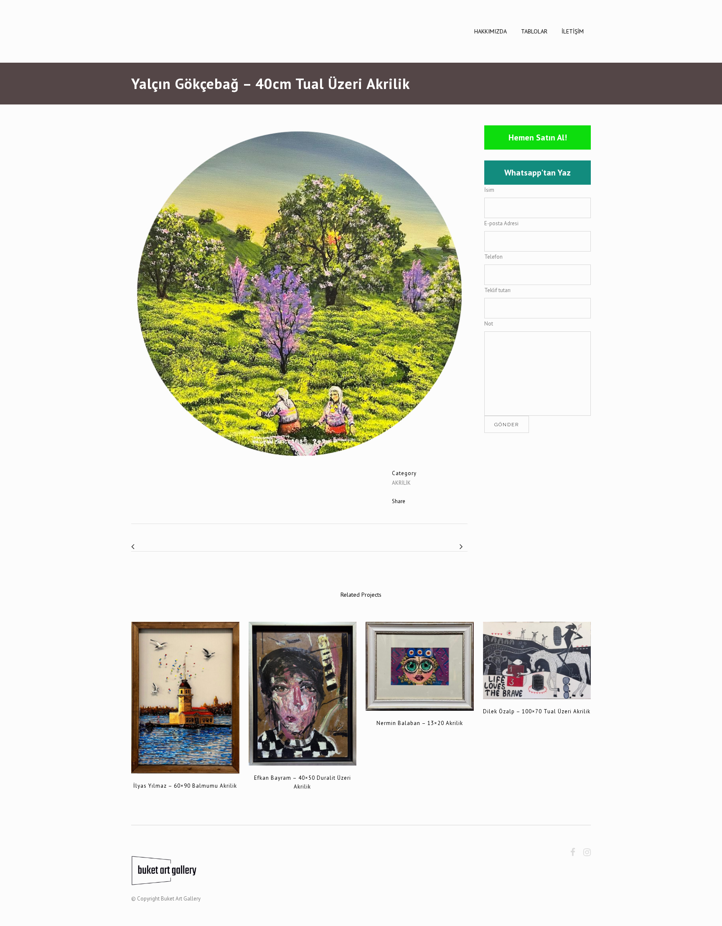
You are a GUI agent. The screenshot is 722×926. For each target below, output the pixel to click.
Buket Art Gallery (181, 898)
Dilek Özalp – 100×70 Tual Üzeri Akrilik (536, 711)
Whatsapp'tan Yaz (537, 172)
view (185, 696)
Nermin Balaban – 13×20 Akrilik (419, 723)
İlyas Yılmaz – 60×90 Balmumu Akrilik (185, 785)
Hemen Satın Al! (537, 137)
